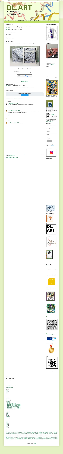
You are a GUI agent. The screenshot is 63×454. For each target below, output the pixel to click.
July (7, 412)
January (8, 418)
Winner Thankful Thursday (16, 438)
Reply (8, 115)
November (8, 400)
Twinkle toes (36, 437)
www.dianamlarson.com (24, 81)
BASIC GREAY (50, 433)
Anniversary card (29, 432)
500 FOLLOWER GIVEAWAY (25, 431)
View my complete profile (49, 121)
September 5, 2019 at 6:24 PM (16, 110)
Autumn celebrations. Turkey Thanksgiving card (21, 433)
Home (6, 20)
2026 (7, 390)
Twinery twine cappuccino (31, 437)
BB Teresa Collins (55, 433)
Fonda (9, 117)
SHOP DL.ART (43, 20)
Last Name (48, 134)
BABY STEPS (46, 433)
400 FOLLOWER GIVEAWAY (9, 431)
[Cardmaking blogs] (51, 354)
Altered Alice (25, 432)
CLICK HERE (7, 27)
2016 (7, 422)
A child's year (48, 431)
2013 (7, 425)
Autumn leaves (28, 433)
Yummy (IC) (33, 438)
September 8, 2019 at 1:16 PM (15, 122)
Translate (52, 64)
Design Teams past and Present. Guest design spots (21, 20)
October (8, 401)
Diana (47, 269)
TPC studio (9, 437)
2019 (7, 398)
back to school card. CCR (50, 438)
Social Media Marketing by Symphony (50, 334)
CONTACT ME (10, 20)
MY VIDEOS (38, 20)
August (8, 411)
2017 (7, 421)
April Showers (33, 432)
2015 (7, 423)
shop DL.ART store (53, 20)
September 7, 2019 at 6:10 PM (14, 117)
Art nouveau (40, 432)
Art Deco (37, 432)
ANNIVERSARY (55, 431)
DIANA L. (53, 114)
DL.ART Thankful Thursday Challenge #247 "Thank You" (14, 404)
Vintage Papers (40, 437)
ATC (6, 432)
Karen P (10, 122)
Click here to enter (25, 95)
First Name (48, 131)
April (7, 415)
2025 (7, 391)
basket (54, 438)
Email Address (49, 128)
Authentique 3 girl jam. (12, 433)
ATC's (11, 432)
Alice (13, 432)
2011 (7, 427)
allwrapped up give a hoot (38, 438)
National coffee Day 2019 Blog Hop (11, 403)
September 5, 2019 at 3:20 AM (14, 103)
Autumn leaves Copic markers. (34, 433)
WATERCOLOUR (52, 437)
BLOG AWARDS (32, 20)
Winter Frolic (21, 438)
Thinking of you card (21, 437)
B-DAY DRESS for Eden (41, 433)
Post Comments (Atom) (12, 155)
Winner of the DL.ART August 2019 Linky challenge (13, 406)
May (7, 414)
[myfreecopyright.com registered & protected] (51, 289)
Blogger (35, 443)
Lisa (9, 103)
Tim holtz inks (25, 437)
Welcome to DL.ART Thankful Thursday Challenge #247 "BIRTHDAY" (15, 98)
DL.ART (30, 68)
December (8, 399)
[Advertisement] (25, 146)
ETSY (48, 20)
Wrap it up (29, 438)
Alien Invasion (16, 432)
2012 (7, 426)
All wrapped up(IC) (21, 432)
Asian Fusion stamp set (45, 432)
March (8, 416)
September (8, 402)
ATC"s (9, 432)
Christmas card (37, 435)
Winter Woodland (25, 438)
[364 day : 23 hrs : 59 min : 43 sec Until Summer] (51, 285)
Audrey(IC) (50, 432)
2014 (7, 424)
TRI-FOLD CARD (13, 437)
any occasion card (44, 438)
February (8, 417)
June (8, 413)
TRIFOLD (17, 437)
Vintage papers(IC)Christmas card (46, 437)
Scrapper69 (10, 110)
